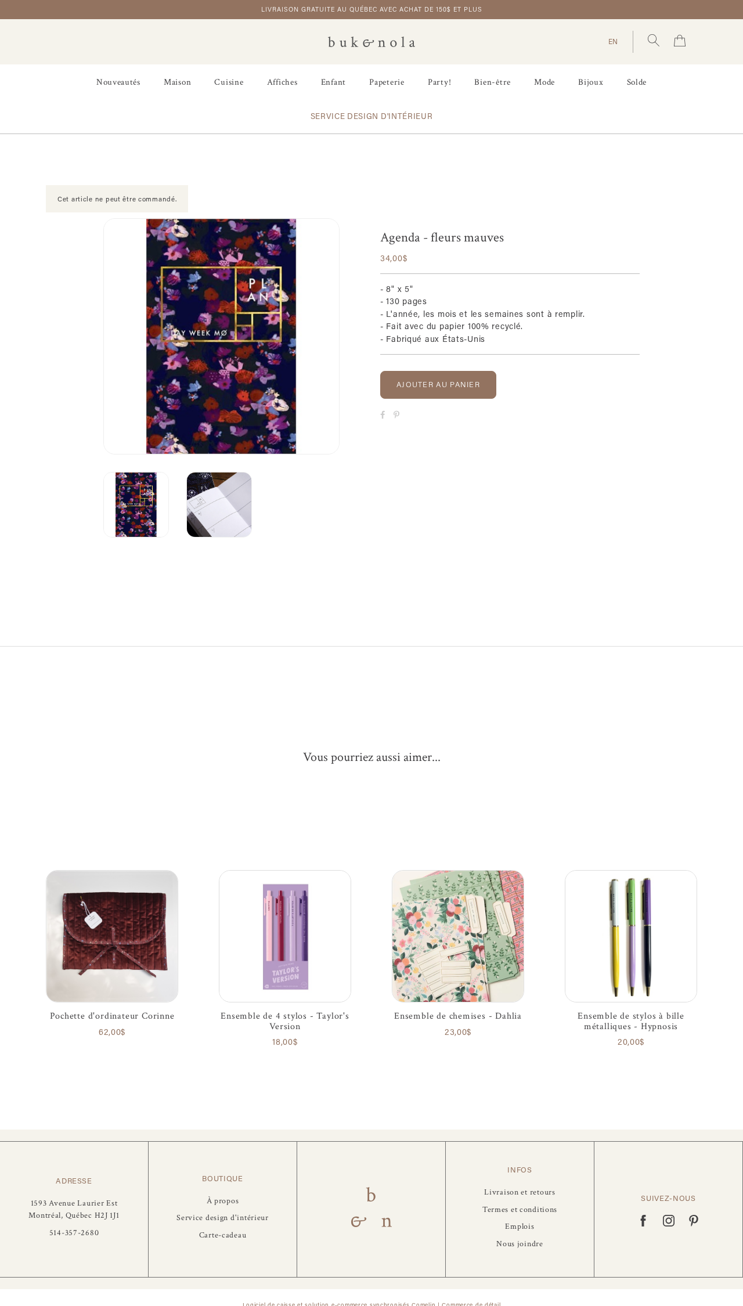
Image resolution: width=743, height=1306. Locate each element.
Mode (544, 82)
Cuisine (228, 82)
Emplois (519, 1226)
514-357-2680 (74, 1232)
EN (613, 41)
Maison (178, 82)
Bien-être (492, 82)
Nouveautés (118, 82)
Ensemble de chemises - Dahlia (458, 1016)
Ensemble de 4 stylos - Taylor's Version (285, 1021)
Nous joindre (519, 1243)
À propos (223, 1200)
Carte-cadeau (223, 1234)
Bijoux (591, 82)
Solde (637, 82)
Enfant (334, 82)
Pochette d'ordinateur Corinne (112, 1016)
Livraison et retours (519, 1191)
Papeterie (387, 82)
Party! (440, 82)
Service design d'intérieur (372, 116)
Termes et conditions (519, 1209)
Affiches (282, 82)
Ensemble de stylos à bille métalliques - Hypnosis (631, 1021)
